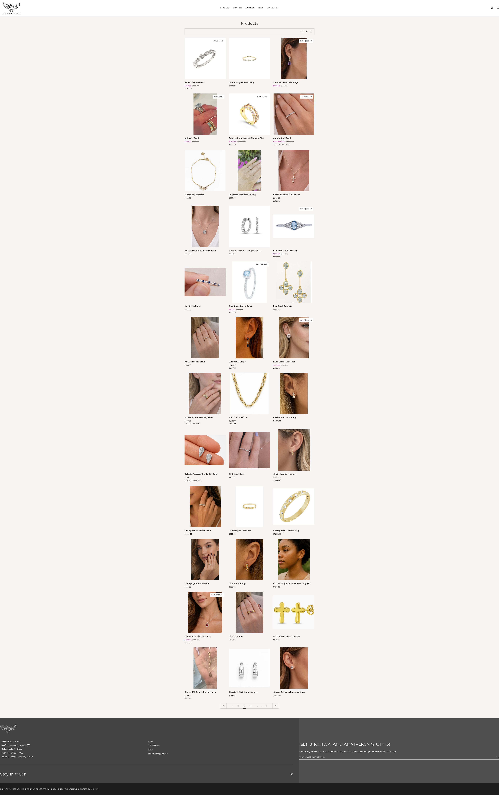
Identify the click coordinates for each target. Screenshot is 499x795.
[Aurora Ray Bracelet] (205, 170)
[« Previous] (223, 706)
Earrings (52, 789)
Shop (150, 749)
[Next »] (276, 706)
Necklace (30, 789)
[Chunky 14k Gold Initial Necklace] (205, 668)
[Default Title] (293, 170)
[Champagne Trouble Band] (205, 559)
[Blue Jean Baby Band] (205, 337)
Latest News (153, 745)
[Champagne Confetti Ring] (293, 506)
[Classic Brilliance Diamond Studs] (293, 668)
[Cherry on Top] (249, 612)
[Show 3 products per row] (306, 32)
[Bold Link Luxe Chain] (249, 393)
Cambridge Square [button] (11, 741)
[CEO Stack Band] (249, 450)
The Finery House (10, 789)
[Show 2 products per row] (302, 32)
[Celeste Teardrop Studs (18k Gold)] (205, 450)
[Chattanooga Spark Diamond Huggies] (293, 559)
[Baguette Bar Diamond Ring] (249, 170)
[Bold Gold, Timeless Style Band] (205, 393)
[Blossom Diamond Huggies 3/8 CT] (249, 226)
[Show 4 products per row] (311, 32)
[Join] (495, 757)
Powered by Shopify (88, 789)
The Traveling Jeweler (158, 753)
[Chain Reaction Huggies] (293, 450)
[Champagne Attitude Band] (205, 506)
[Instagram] (292, 774)
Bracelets (41, 789)
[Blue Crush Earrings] (293, 282)
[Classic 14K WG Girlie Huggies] (249, 668)
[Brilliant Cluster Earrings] (293, 393)
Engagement (71, 789)
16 (266, 706)
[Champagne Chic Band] (249, 506)
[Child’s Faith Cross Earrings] (293, 612)
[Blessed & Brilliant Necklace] (293, 170)
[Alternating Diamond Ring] (249, 58)
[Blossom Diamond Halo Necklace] (205, 226)
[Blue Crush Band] (205, 282)
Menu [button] (150, 741)
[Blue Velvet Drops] (249, 337)
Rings (61, 789)
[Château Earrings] (249, 559)
